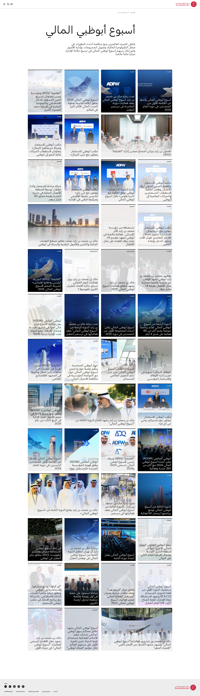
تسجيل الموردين (46, 691)
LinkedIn (14, 686)
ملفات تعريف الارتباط (33, 691)
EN (11, 4)
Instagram (19, 686)
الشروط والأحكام (8, 691)
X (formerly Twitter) (5, 686)
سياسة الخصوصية (20, 691)
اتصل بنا (55, 691)
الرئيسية (133, 12)
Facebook (10, 686)
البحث (8, 4)
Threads (23, 686)
